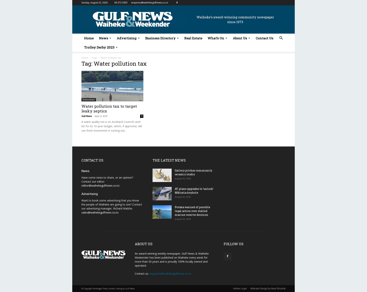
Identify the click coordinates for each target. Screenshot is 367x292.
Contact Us (264, 38)
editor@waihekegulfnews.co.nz (100, 185)
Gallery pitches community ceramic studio (193, 172)
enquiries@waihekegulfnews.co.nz (149, 2)
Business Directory (160, 38)
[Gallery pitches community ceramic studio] (162, 175)
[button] (281, 38)
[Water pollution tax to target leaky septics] (112, 86)
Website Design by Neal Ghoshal (268, 288)
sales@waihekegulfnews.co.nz (100, 212)
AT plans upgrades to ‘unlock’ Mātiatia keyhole (194, 190)
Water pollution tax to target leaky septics (109, 109)
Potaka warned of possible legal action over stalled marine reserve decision (192, 211)
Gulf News (86, 116)
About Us (240, 38)
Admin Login (240, 288)
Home (89, 38)
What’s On (216, 38)
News (103, 38)
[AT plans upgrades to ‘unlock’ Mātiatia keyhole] (162, 193)
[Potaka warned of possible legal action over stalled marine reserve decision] (162, 212)
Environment (89, 99)
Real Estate (193, 38)
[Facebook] (177, 2)
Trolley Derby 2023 (99, 47)
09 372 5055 (120, 2)
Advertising (127, 38)
